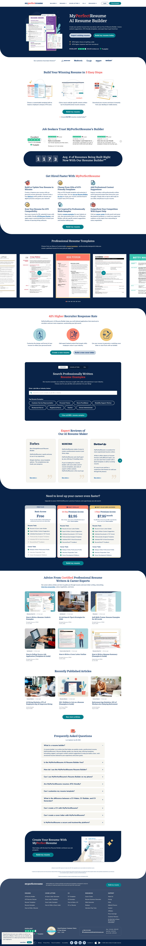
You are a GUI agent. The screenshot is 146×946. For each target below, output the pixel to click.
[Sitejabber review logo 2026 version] (51, 931)
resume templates (72, 246)
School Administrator (86, 408)
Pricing (110, 899)
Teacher (70, 408)
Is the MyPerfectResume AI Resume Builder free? (64, 762)
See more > (33, 478)
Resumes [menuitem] (62, 3)
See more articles (73, 717)
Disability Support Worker (103, 403)
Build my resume (73, 112)
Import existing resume (80, 35)
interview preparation (48, 587)
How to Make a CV (73, 902)
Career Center (89, 896)
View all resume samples (73, 415)
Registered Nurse (55, 408)
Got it (29, 942)
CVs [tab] (85, 367)
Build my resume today (104, 35)
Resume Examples (30, 905)
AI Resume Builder (30, 896)
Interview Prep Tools (90, 908)
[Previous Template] (39, 273)
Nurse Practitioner (82, 403)
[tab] (66, 301)
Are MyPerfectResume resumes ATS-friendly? (62, 784)
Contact (110, 908)
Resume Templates (30, 902)
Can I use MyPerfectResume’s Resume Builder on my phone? (68, 777)
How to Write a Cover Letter (53, 905)
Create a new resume (60, 352)
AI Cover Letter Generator (52, 896)
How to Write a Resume (31, 908)
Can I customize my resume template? (59, 791)
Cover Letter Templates (51, 899)
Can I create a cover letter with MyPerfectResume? (64, 815)
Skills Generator (89, 902)
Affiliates (110, 911)
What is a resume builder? (54, 745)
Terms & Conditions (55, 942)
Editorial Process (112, 905)
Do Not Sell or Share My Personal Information (113, 921)
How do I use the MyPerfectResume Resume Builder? (65, 769)
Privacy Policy (46, 942)
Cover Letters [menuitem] (74, 3)
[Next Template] (103, 273)
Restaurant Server (38, 408)
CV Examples (71, 899)
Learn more (23, 942)
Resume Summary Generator (93, 899)
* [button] (55, 61)
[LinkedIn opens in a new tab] (80, 943)
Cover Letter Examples (51, 902)
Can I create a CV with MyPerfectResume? (61, 808)
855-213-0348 (87, 930)
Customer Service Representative (42, 403)
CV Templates (72, 896)
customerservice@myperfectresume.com (94, 932)
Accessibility (65, 942)
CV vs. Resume (72, 905)
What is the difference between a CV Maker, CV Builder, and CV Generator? (70, 799)
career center (100, 214)
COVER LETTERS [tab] (74, 367)
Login (104, 3)
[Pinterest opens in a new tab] (84, 943)
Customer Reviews (113, 916)
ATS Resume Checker (44, 216)
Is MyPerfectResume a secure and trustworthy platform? (67, 822)
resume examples (68, 214)
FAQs (109, 902)
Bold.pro (30, 196)
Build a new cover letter (84, 352)
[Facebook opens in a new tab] (71, 943)
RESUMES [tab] (63, 367)
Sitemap (40, 942)
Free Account (115, 3)
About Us (110, 896)
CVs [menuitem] (84, 3)
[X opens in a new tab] (76, 943)
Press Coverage (112, 914)
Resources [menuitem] (92, 3)
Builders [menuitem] (53, 3)
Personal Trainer (65, 403)
